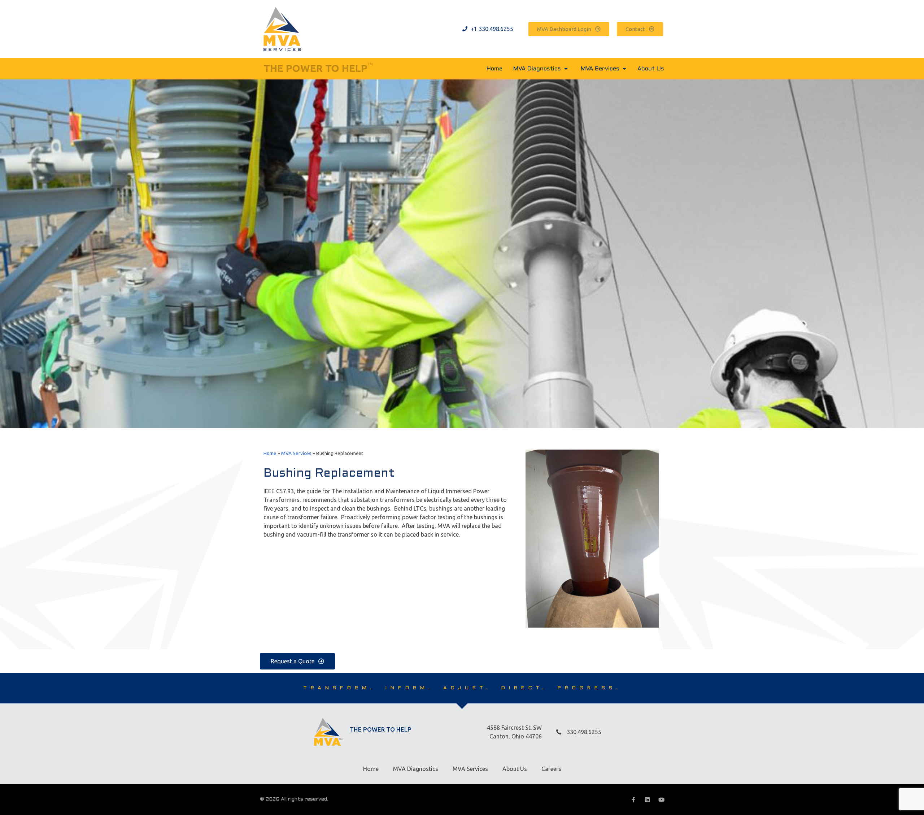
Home (269, 453)
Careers (551, 769)
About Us (514, 769)
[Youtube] (661, 799)
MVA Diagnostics (415, 769)
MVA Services (296, 453)
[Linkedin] (647, 799)
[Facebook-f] (633, 799)
